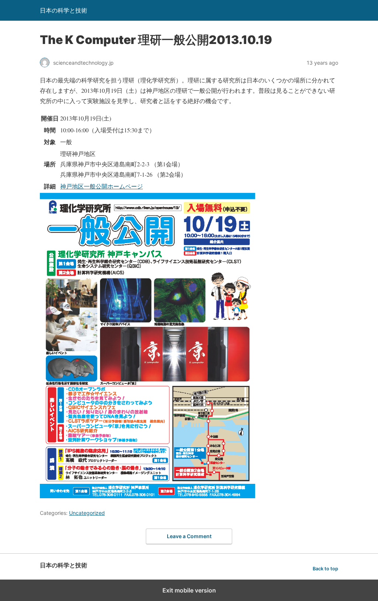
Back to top (325, 568)
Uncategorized (87, 513)
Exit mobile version (189, 590)
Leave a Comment (189, 536)
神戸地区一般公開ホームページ (101, 186)
